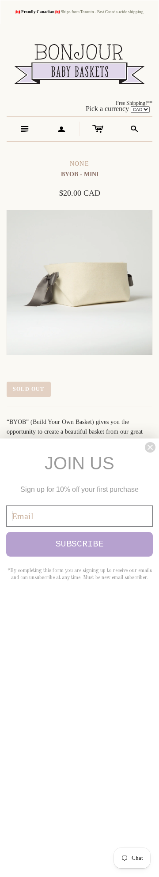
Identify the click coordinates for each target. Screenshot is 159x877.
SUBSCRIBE (79, 544)
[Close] (150, 447)
